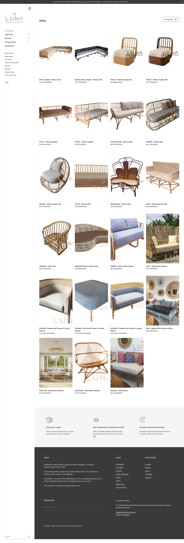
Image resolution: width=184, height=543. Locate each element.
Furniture (148, 464)
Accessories (149, 474)
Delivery (118, 481)
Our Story (119, 471)
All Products (120, 464)
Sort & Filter (169, 19)
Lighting (148, 467)
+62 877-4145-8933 (122, 515)
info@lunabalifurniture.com (126, 512)
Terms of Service (121, 487)
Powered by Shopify (75, 526)
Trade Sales (119, 467)
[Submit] (101, 507)
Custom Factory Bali (122, 474)
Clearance (148, 477)
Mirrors (147, 471)
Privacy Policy (120, 484)
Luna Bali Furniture (61, 526)
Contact (118, 477)
